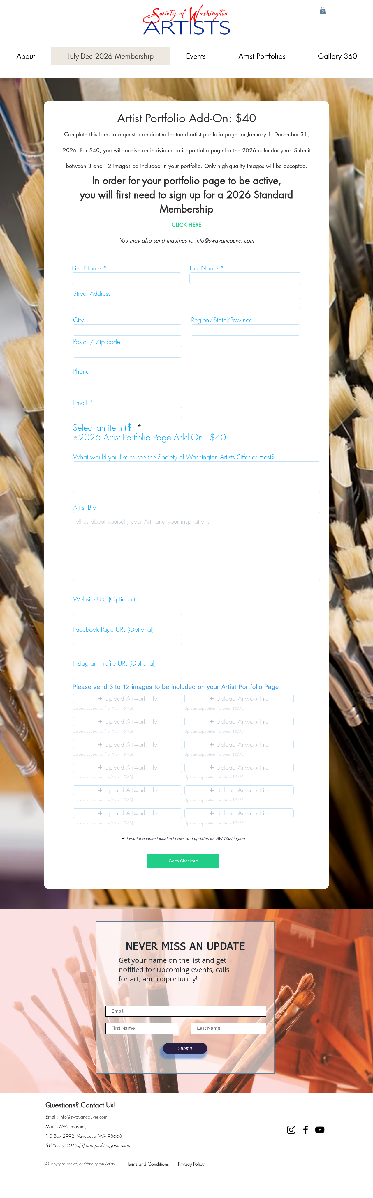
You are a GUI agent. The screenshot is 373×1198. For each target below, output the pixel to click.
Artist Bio (84, 507)
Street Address (91, 293)
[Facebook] (305, 1129)
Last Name (204, 268)
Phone (81, 371)
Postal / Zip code (96, 342)
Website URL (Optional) (104, 599)
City (78, 320)
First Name (86, 268)
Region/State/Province (221, 320)
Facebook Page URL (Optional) (113, 629)
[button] (323, 10)
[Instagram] (291, 1129)
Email (80, 402)
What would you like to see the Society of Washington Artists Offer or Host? (174, 457)
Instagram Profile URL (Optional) (114, 663)
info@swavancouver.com (224, 240)
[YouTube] (320, 1129)
